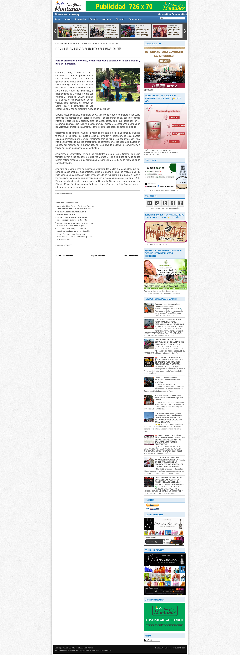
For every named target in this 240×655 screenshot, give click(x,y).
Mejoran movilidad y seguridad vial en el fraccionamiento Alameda (174, 30)
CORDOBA (65, 44)
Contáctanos (135, 19)
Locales (68, 19)
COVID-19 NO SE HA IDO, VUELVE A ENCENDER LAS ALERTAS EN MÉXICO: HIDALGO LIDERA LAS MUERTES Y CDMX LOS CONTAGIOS (169, 481)
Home (57, 44)
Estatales (93, 19)
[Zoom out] (148, 541)
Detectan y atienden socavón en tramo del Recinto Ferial (167, 305)
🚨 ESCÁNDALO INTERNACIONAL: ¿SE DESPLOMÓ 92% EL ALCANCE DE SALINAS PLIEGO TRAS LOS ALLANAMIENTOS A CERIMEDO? (169, 361)
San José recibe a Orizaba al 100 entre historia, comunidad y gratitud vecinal (169, 398)
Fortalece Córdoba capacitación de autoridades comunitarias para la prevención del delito (73, 218)
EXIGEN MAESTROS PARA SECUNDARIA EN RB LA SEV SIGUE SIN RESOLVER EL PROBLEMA (169, 342)
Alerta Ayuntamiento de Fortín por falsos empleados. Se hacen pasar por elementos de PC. (79, 32)
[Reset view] (156, 541)
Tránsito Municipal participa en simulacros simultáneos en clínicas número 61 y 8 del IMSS (73, 229)
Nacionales (107, 19)
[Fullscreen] (160, 541)
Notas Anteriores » (131, 256)
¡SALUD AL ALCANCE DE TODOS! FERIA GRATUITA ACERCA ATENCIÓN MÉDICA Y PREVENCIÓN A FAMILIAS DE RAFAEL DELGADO (169, 323)
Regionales (80, 19)
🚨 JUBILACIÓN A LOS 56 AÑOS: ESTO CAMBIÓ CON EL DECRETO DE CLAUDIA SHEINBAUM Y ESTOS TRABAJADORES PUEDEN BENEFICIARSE (170, 440)
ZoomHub (177, 542)
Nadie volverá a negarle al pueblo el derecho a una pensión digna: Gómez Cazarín (110, 31)
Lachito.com (180, 648)
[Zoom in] (152, 541)
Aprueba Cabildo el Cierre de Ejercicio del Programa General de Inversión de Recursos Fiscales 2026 (143, 32)
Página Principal (98, 256)
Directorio (120, 19)
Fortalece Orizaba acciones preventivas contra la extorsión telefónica (167, 380)
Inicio (57, 19)
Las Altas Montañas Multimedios (81, 648)
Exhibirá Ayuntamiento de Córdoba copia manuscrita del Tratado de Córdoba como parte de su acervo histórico (74, 236)
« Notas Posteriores (64, 256)
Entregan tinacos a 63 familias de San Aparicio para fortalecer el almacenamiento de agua (75, 224)
